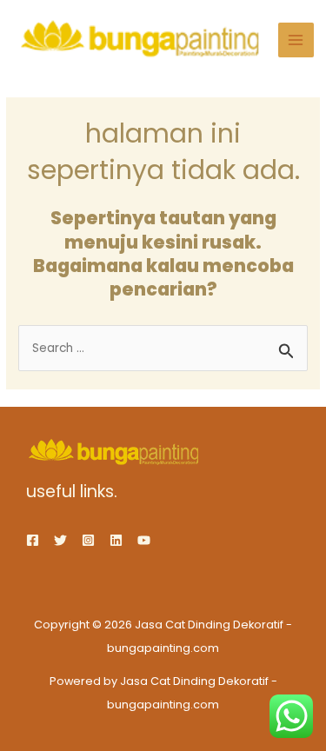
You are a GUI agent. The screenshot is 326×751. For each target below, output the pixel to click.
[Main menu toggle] (296, 40)
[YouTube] (143, 540)
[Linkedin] (116, 540)
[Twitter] (60, 540)
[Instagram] (88, 540)
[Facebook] (32, 540)
